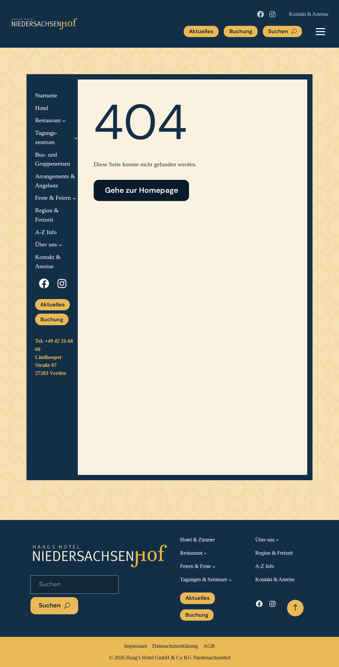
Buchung (240, 31)
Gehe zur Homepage (141, 190)
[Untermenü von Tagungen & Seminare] (230, 580)
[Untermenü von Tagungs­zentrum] (76, 137)
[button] (320, 31)
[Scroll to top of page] (295, 608)
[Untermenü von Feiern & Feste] (214, 566)
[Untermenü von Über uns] (60, 245)
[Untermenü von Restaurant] (64, 121)
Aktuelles (201, 31)
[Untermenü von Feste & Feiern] (74, 198)
